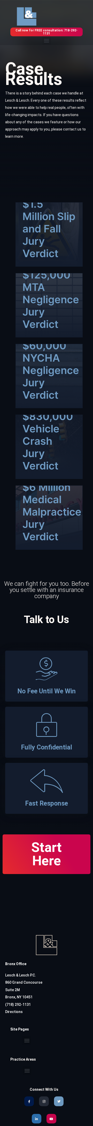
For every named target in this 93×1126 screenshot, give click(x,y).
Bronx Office (15, 964)
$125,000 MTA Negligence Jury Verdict (50, 299)
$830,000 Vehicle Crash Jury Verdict (47, 441)
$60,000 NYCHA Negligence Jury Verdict (50, 370)
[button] (46, 40)
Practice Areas (23, 1059)
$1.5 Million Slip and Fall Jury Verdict (48, 229)
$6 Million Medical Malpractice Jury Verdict (51, 512)
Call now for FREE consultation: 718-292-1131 (47, 32)
